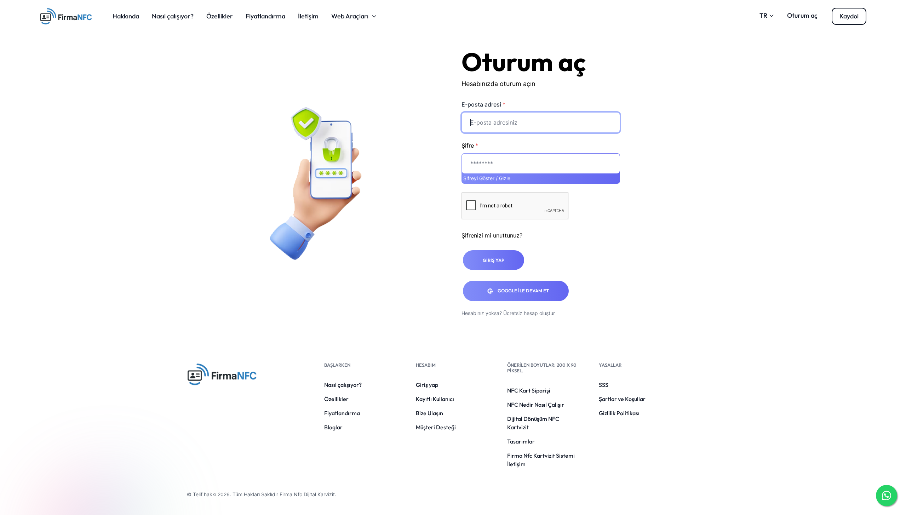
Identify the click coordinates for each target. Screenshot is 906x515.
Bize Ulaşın (429, 413)
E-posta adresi (483, 104)
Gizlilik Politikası (619, 413)
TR (763, 15)
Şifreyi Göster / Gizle (486, 178)
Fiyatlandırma (265, 16)
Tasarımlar (521, 441)
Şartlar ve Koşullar (622, 398)
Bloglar (333, 427)
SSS (603, 384)
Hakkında (126, 16)
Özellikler (219, 16)
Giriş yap (427, 384)
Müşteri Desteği (436, 427)
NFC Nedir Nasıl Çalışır (535, 404)
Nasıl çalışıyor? (173, 16)
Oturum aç (802, 15)
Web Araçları (349, 16)
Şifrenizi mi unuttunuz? (491, 235)
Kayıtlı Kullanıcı (435, 398)
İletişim (308, 16)
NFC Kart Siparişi (528, 390)
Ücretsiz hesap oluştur (529, 313)
